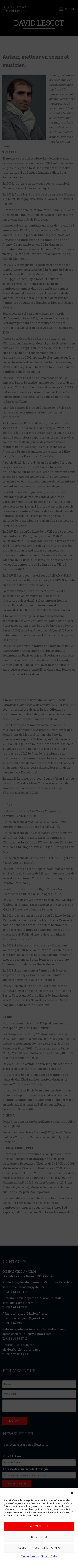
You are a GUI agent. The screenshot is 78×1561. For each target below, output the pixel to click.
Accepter (39, 1526)
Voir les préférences (39, 1548)
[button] (72, 1493)
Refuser (39, 1537)
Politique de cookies (30, 1556)
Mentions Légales (49, 1556)
